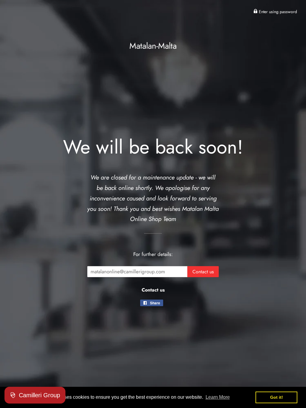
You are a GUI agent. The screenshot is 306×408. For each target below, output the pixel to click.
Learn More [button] (218, 397)
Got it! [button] (276, 397)
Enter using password (277, 12)
